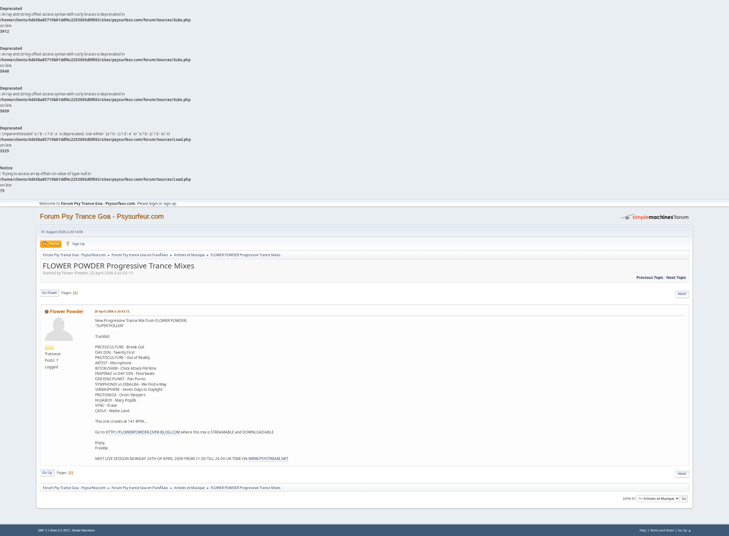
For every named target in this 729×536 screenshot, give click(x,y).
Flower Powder (66, 311)
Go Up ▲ (684, 530)
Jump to (629, 498)
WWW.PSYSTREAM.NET (268, 458)
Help (643, 530)
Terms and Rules (662, 530)
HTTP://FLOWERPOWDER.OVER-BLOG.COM (143, 432)
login (153, 203)
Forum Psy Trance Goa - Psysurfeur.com (102, 216)
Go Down (49, 292)
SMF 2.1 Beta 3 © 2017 (54, 530)
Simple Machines (83, 530)
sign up (169, 203)
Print (682, 294)
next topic (676, 277)
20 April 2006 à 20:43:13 (112, 311)
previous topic (650, 277)
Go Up (47, 472)
